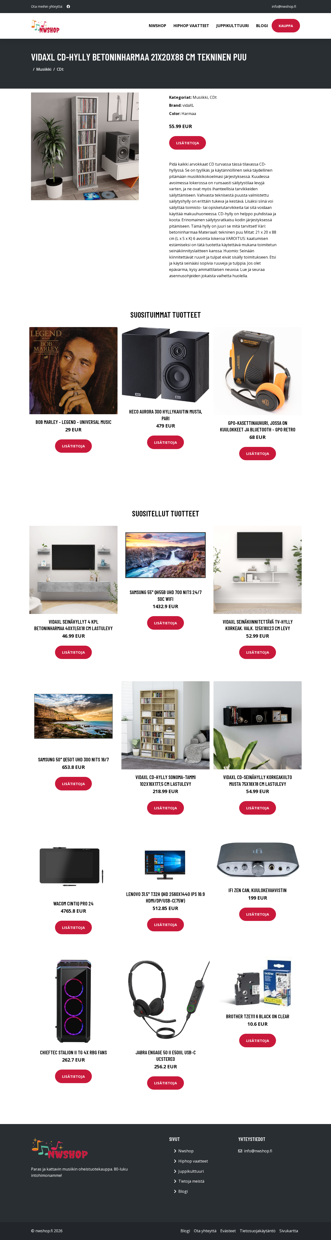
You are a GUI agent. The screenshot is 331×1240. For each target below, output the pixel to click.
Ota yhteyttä (205, 1230)
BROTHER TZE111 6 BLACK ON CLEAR (257, 1016)
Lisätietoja (187, 142)
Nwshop (157, 25)
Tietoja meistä (191, 1181)
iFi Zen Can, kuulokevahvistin (258, 890)
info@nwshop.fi (284, 6)
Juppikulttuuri (232, 25)
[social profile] (68, 6)
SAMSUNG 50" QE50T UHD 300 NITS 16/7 (73, 759)
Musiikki (43, 69)
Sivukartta (288, 1230)
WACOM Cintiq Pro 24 (73, 903)
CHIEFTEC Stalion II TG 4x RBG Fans (73, 1052)
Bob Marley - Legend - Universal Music (73, 422)
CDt (60, 69)
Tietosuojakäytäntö (258, 1230)
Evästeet (228, 1230)
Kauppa (286, 25)
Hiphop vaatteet (191, 25)
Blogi (262, 25)
